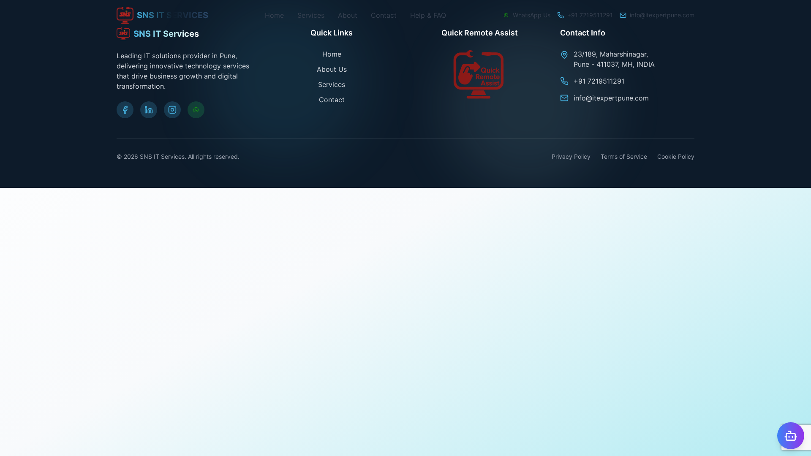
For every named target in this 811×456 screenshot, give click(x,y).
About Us (332, 69)
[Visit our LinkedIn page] (148, 109)
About (347, 15)
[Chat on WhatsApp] (196, 109)
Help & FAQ (428, 15)
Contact (384, 15)
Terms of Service (624, 156)
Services (310, 15)
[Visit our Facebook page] (125, 109)
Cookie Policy (675, 156)
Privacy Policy (571, 156)
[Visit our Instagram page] (172, 109)
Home (274, 15)
